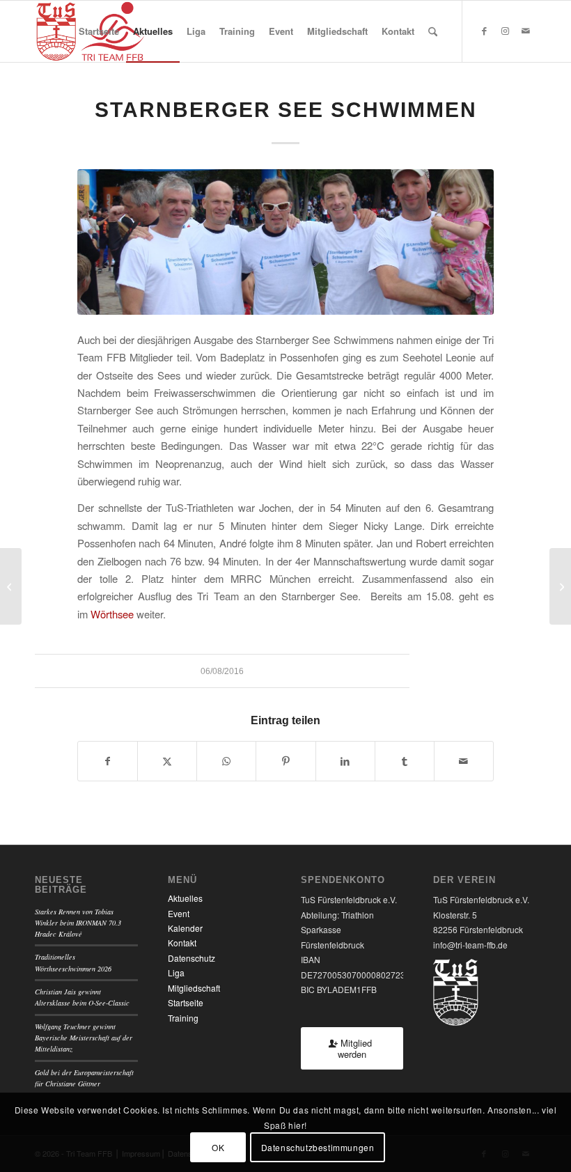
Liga (176, 972)
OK (218, 1147)
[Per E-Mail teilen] (464, 761)
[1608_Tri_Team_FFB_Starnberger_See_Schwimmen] (285, 242)
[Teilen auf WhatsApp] (226, 761)
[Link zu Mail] (525, 30)
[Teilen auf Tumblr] (404, 761)
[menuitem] (99, 31)
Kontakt (182, 942)
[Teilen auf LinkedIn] (345, 761)
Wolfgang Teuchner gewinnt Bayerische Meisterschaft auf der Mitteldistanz (83, 1038)
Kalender (185, 928)
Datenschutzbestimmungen (318, 1147)
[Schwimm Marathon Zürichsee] (560, 586)
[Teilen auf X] (167, 761)
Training (183, 1018)
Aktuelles (185, 898)
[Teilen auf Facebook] (107, 761)
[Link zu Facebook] (484, 30)
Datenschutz (191, 958)
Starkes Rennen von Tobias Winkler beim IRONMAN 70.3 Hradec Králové (78, 923)
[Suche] (432, 31)
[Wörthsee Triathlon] (11, 586)
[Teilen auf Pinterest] (285, 761)
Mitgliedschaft (194, 988)
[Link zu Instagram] (504, 30)
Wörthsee (112, 614)
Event (178, 913)
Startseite (185, 1002)
